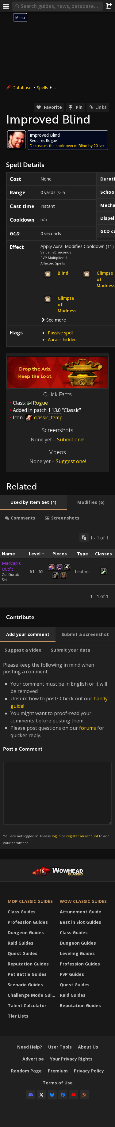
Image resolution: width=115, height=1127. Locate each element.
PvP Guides (72, 974)
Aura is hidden (62, 339)
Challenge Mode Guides (32, 995)
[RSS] (84, 1094)
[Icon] (16, 139)
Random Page (26, 1071)
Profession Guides (28, 922)
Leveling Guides (77, 953)
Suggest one (70, 461)
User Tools (60, 1047)
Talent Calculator (27, 1005)
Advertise (33, 1059)
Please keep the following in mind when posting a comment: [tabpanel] (56, 753)
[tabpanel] (57, 566)
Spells (42, 87)
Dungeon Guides (26, 932)
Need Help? (29, 1047)
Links (100, 107)
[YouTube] (73, 1094)
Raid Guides (20, 943)
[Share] (109, 6)
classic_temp (48, 417)
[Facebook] (62, 1094)
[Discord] (30, 1094)
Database (22, 87)
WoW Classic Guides (83, 901)
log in (56, 836)
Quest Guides (22, 953)
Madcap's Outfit (11, 566)
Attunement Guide (80, 912)
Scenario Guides (25, 985)
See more (56, 320)
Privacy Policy (89, 1071)
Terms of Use (58, 1083)
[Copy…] (84, 537)
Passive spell (60, 332)
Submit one (70, 439)
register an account (82, 836)
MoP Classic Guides (30, 901)
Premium (58, 1071)
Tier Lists (18, 1016)
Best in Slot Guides (80, 922)
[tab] (33, 502)
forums (87, 728)
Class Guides (22, 912)
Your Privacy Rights (71, 1059)
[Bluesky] (52, 1094)
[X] (41, 1094)
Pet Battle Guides (27, 974)
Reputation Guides (28, 964)
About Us (88, 1047)
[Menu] (6, 6)
